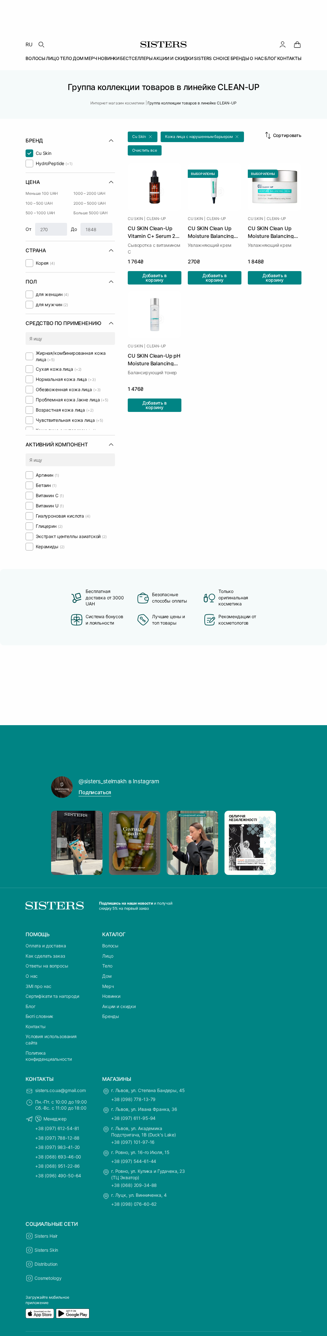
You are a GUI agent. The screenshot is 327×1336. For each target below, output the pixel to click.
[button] (142, 137)
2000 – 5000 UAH (89, 203)
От (28, 229)
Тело (107, 965)
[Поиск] (41, 44)
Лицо (107, 956)
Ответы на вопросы (47, 965)
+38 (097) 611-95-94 (133, 1118)
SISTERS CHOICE (212, 58)
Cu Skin (135, 218)
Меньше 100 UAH (42, 193)
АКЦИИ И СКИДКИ (173, 58)
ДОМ (78, 58)
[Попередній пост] (62, 843)
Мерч (108, 986)
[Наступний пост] (265, 843)
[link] (297, 44)
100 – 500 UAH (39, 203)
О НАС (257, 58)
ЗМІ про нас (38, 986)
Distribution (45, 1264)
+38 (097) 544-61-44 (133, 1161)
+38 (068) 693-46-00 (58, 1156)
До (74, 229)
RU (29, 44)
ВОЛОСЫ (35, 58)
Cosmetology (47, 1278)
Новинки (111, 996)
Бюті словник (39, 1016)
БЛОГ (270, 58)
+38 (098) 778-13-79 (133, 1099)
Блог (30, 1006)
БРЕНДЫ (240, 58)
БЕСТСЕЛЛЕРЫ (136, 58)
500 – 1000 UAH (40, 212)
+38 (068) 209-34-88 (134, 1185)
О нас (32, 976)
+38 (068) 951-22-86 (57, 1166)
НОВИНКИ (108, 58)
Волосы (110, 945)
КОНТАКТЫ (289, 58)
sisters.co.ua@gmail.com (60, 1090)
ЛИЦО (52, 58)
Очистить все (144, 150)
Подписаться (95, 792)
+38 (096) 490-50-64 (58, 1175)
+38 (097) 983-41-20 (57, 1147)
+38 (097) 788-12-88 (57, 1138)
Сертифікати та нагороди (52, 996)
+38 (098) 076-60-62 (133, 1204)
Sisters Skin (46, 1250)
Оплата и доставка (46, 945)
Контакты (36, 1026)
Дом (107, 976)
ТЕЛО (66, 58)
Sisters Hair (45, 1236)
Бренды (110, 1016)
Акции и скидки (119, 1006)
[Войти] (282, 44)
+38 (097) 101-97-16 (133, 1142)
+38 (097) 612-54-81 (57, 1128)
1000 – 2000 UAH (89, 193)
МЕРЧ (90, 58)
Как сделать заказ (45, 956)
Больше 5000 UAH (90, 212)
